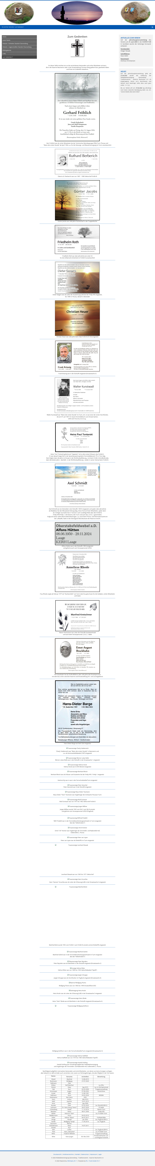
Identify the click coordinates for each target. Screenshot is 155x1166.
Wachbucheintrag (80, 419)
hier (128, 85)
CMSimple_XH (71, 1161)
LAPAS (90, 515)
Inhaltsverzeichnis (68, 1154)
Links (4, 53)
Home (4, 37)
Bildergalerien (7, 50)
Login (100, 1154)
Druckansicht (57, 1154)
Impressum (93, 1154)
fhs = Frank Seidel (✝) (92, 1161)
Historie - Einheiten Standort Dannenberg (15, 43)
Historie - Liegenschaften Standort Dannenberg (17, 47)
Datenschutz (85, 1154)
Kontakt (77, 1154)
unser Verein (6, 40)
